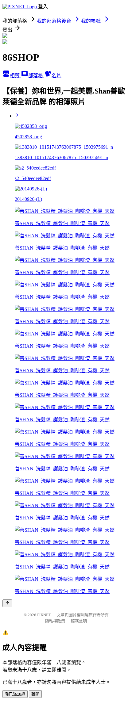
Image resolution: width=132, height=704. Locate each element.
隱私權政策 (55, 621)
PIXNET (44, 615)
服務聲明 (79, 621)
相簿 (15, 75)
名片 (56, 75)
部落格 (36, 75)
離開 (35, 694)
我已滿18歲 (15, 694)
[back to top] (7, 603)
